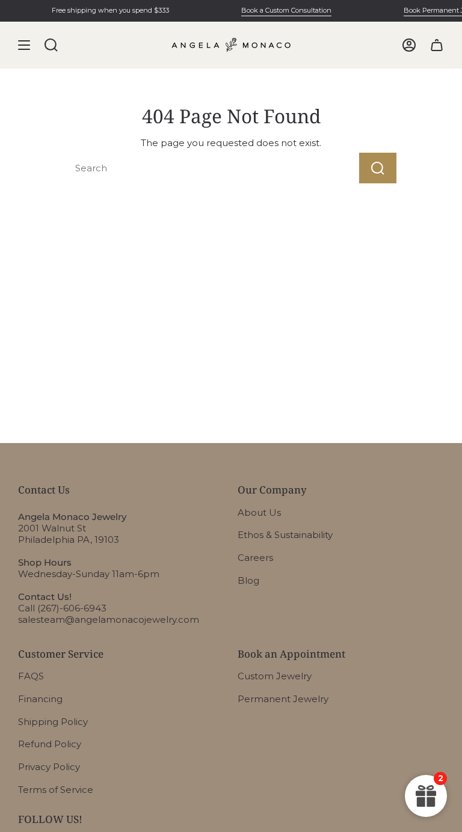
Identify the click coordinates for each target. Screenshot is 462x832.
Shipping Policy (53, 721)
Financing (40, 699)
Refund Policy (49, 744)
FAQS (31, 676)
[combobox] (192, 168)
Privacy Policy (49, 766)
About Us (259, 512)
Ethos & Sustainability (285, 534)
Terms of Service (55, 789)
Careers (255, 557)
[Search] (377, 168)
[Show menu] (24, 45)
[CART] (437, 45)
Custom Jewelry (275, 676)
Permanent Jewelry (283, 699)
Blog (248, 580)
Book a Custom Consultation (283, 10)
